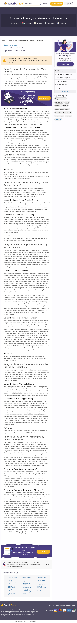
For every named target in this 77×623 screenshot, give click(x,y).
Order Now (65, 64)
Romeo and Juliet (62, 84)
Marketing (68, 116)
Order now (51, 605)
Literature (15, 45)
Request (46, 564)
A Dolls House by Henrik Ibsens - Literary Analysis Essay (12, 588)
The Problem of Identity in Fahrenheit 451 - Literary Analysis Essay (26, 590)
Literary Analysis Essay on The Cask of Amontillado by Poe (12, 580)
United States (59, 116)
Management (59, 102)
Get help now (43, 551)
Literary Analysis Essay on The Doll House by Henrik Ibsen (41, 580)
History (67, 102)
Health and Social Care (62, 109)
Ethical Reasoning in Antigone (26, 583)
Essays (10, 41)
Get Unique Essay (56, 3)
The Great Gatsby (62, 81)
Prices (57, 605)
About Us (62, 605)
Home (3, 41)
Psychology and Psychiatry (63, 112)
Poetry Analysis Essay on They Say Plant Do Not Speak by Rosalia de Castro (42, 587)
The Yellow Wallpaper (63, 78)
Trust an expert (44, 98)
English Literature (60, 99)
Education (58, 105)
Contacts (68, 605)
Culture (65, 105)
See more (65, 91)
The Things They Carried (64, 74)
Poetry (59, 88)
